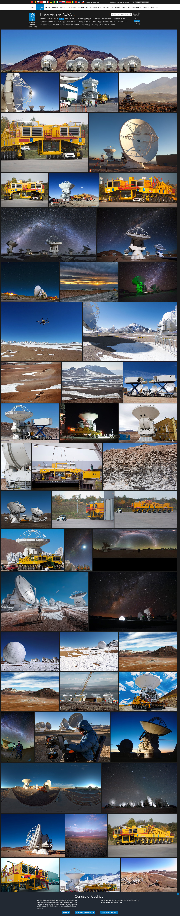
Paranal (96, 22)
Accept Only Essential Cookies (85, 912)
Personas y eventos (108, 22)
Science (138, 2)
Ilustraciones (70, 22)
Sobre (33, 7)
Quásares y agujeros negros (51, 24)
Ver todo (44, 19)
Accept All (66, 912)
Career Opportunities (150, 7)
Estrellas (93, 24)
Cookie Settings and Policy (109, 912)
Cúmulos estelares (81, 24)
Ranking (136, 21)
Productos (125, 7)
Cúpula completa (119, 19)
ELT (87, 19)
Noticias (55, 7)
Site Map (126, 2)
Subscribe (113, 2)
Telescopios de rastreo (107, 24)
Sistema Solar (68, 24)
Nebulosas (87, 22)
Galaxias (44, 22)
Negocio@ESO (136, 7)
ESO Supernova (95, 19)
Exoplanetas (106, 19)
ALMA (61, 19)
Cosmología (80, 19)
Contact (119, 2)
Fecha (137, 24)
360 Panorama (53, 19)
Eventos (106, 7)
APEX (66, 19)
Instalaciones (121, 22)
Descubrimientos (95, 7)
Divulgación (115, 7)
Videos (47, 7)
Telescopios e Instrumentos (78, 7)
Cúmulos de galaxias (55, 22)
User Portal (145, 2)
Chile (72, 19)
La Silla (79, 22)
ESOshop (63, 7)
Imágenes (40, 7)
